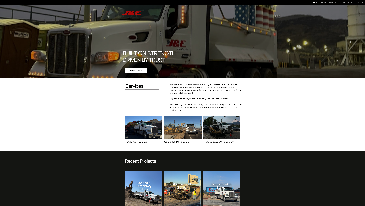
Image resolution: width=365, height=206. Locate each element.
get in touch (135, 70)
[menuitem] (315, 2)
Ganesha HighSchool (221, 186)
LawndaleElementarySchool (144, 186)
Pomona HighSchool (182, 186)
